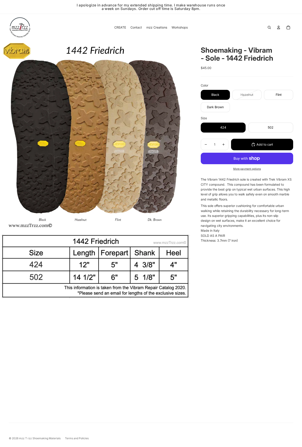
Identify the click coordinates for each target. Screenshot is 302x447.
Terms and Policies (77, 438)
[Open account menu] (278, 27)
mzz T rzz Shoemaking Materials (40, 438)
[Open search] (269, 27)
